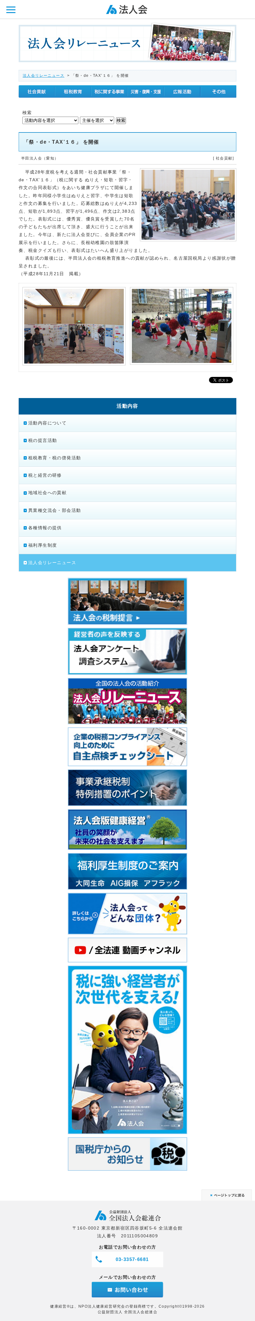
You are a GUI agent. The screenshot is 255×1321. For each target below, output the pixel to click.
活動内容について (47, 422)
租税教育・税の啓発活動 (54, 457)
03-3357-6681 (132, 1259)
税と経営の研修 (45, 475)
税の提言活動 (42, 440)
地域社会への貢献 (47, 492)
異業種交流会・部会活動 (54, 510)
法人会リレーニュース (43, 75)
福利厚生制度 (42, 545)
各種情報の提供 (45, 527)
